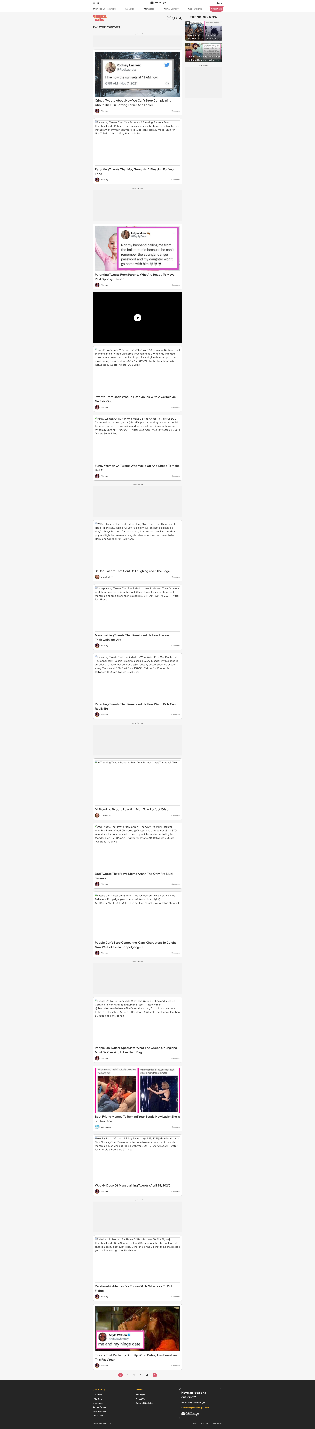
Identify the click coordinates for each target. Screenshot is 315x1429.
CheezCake (98, 1415)
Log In (219, 3)
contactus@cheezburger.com (195, 1407)
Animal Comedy (100, 1407)
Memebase (98, 1403)
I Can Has (97, 1394)
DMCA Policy (217, 1423)
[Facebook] (175, 18)
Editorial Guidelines (145, 1403)
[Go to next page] (155, 1375)
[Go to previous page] (120, 1375)
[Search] (98, 3)
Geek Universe (99, 1411)
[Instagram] (169, 18)
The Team (140, 1394)
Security (208, 1423)
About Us (140, 1399)
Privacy (201, 1423)
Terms (194, 1423)
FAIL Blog (97, 1399)
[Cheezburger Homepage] (158, 3)
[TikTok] (180, 18)
